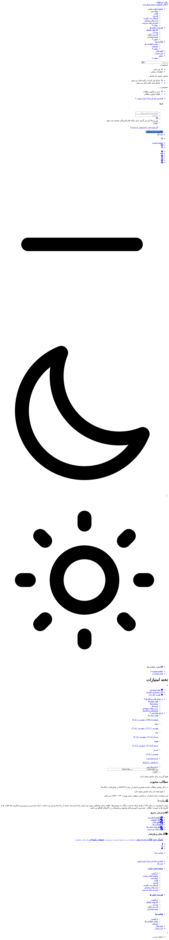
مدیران (155, 32)
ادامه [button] (155, 772)
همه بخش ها (153, 701)
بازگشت (154, 873)
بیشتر (155, 25)
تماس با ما (159, 853)
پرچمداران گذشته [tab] (153, 692)
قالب (156, 13)
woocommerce (78, 839)
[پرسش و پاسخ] (82, 156)
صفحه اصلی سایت (155, 9)
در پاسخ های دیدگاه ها (154, 699)
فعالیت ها (159, 42)
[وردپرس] (82, 158)
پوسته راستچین (96, 839)
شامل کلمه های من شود (148, 83)
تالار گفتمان (155, 820)
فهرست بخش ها (156, 27)
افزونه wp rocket (132, 839)
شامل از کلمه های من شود (145, 80)
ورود (155, 123)
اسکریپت (154, 11)
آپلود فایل (159, 51)
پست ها (155, 706)
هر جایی (156, 69)
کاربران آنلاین (152, 35)
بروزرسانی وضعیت (150, 708)
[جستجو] (143, 62)
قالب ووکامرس (85, 839)
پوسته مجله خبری (108, 839)
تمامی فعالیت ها (151, 44)
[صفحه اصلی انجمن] (82, 151)
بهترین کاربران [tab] (155, 695)
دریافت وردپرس (153, 829)
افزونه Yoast (122, 839)
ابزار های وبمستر (151, 20)
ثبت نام (160, 134)
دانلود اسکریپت (154, 817)
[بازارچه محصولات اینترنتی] (82, 162)
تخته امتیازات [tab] (155, 690)
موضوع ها (154, 704)
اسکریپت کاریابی (115, 839)
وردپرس (126, 839)
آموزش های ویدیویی (150, 23)
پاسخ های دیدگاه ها (150, 711)
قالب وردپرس (144, 839)
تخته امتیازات (152, 37)
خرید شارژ (159, 53)
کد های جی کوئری (150, 18)
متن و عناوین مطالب (151, 92)
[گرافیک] (82, 160)
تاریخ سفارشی (157, 713)
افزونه (155, 16)
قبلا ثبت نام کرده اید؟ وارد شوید (149, 98)
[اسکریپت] (82, 154)
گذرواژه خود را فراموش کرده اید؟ (144, 127)
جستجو (155, 46)
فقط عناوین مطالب (152, 94)
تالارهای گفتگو (152, 30)
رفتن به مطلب (162, 2)
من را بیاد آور (152, 120)
